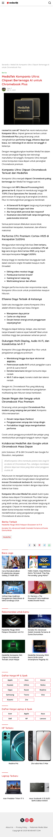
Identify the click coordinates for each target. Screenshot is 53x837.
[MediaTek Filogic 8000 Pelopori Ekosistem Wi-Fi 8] (13, 621)
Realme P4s (13, 763)
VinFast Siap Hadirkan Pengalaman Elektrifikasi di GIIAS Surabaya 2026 (13, 598)
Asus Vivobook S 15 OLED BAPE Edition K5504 (39, 799)
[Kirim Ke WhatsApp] (49, 545)
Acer (10, 713)
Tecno (26, 695)
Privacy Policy (21, 827)
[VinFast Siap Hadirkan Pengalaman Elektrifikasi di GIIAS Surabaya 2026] (13, 587)
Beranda (5, 64)
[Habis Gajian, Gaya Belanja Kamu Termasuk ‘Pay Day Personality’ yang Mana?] (39, 562)
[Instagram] (27, 820)
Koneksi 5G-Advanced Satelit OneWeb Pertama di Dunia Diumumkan (25, 529)
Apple (10, 680)
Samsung (10, 695)
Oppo (10, 690)
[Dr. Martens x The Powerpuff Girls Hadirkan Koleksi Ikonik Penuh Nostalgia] (39, 587)
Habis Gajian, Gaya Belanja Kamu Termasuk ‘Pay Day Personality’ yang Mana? (39, 573)
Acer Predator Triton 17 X (13, 798)
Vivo (43, 695)
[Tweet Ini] (34, 545)
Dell (10, 718)
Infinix (26, 685)
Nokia (42, 685)
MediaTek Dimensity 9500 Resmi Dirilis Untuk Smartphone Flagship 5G (38, 657)
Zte (26, 699)
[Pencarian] (49, 3)
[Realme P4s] (13, 746)
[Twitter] (22, 820)
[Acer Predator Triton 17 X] (13, 787)
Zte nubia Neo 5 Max (39, 763)
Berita (4, 73)
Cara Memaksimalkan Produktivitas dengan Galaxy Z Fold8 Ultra (11, 573)
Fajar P (9, 88)
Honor (43, 680)
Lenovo (43, 718)
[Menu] (3, 3)
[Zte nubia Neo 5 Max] (39, 746)
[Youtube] (31, 820)
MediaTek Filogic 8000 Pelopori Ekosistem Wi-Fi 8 (22, 525)
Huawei (10, 685)
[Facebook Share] (29, 545)
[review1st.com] (12, 3)
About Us (9, 827)
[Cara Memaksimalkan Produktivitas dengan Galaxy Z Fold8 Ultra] (13, 562)
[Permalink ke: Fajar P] (4, 89)
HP (26, 718)
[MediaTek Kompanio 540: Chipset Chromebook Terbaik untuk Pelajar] (13, 646)
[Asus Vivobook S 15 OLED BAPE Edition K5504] (39, 787)
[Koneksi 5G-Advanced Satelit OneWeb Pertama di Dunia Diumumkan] (39, 621)
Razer (26, 690)
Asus (26, 680)
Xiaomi (10, 699)
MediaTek (7, 537)
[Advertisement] (26, 33)
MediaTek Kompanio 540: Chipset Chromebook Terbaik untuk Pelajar (12, 657)
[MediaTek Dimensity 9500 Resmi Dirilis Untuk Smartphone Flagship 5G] (39, 646)
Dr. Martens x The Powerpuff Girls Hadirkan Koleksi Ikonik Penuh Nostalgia (38, 598)
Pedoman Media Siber (39, 827)
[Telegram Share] (44, 545)
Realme (43, 690)
